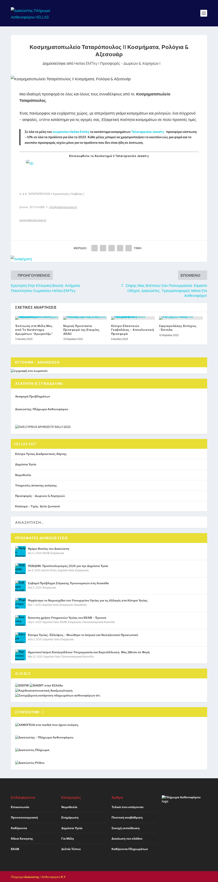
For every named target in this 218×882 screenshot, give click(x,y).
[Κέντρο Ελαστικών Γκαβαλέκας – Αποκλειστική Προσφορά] (133, 318)
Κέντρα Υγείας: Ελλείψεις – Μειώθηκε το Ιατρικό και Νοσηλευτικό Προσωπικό (83, 635)
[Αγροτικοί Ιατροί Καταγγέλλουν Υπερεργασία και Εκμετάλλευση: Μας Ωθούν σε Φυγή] (20, 655)
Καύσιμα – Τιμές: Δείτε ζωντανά (37, 506)
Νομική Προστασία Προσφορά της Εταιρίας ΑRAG (81, 329)
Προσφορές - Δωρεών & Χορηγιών (129, 63)
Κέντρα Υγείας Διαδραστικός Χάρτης (41, 454)
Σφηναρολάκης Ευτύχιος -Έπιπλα (177, 328)
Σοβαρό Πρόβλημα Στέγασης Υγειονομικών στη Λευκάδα (68, 583)
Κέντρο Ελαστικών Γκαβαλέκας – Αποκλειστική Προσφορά (132, 329)
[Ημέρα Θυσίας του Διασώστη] (20, 551)
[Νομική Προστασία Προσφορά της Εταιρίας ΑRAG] (85, 318)
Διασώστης (31, 877)
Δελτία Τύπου (49, 570)
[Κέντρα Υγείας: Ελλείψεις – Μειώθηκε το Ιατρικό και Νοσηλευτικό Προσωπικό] (20, 637)
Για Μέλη (67, 838)
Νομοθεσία (23, 475)
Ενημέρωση (57, 553)
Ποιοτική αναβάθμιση (127, 817)
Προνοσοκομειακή (24, 817)
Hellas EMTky (86, 63)
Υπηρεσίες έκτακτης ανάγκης (36, 485)
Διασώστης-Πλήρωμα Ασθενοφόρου (41, 409)
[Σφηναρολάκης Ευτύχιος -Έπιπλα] (181, 318)
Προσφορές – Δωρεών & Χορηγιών (40, 496)
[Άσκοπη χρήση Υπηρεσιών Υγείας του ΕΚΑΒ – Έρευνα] (20, 620)
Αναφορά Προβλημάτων (32, 396)
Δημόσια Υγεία (25, 464)
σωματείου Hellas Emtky (71, 131)
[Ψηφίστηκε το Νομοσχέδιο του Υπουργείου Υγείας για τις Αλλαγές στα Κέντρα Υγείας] (20, 603)
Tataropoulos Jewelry (148, 131)
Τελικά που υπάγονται (127, 807)
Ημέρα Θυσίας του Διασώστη (48, 549)
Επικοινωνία (20, 807)
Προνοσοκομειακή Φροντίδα (98, 622)
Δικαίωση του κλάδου (127, 838)
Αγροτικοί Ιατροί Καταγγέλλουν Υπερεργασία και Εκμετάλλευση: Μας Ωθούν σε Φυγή (89, 652)
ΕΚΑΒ (46, 553)
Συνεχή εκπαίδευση (126, 828)
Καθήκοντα (19, 828)
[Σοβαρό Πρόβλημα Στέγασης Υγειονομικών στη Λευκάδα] (20, 586)
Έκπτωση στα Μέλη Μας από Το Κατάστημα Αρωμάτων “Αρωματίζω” (34, 329)
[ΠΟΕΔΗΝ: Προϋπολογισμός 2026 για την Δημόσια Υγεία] (20, 568)
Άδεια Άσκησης (22, 838)
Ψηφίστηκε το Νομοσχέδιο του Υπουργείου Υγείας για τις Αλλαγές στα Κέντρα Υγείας (88, 600)
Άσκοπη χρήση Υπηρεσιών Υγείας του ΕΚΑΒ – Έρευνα (67, 618)
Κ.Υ (63, 877)
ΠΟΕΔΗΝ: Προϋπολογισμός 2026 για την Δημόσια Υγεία (68, 566)
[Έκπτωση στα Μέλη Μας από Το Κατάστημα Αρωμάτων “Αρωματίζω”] (37, 318)
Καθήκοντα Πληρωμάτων (130, 849)
